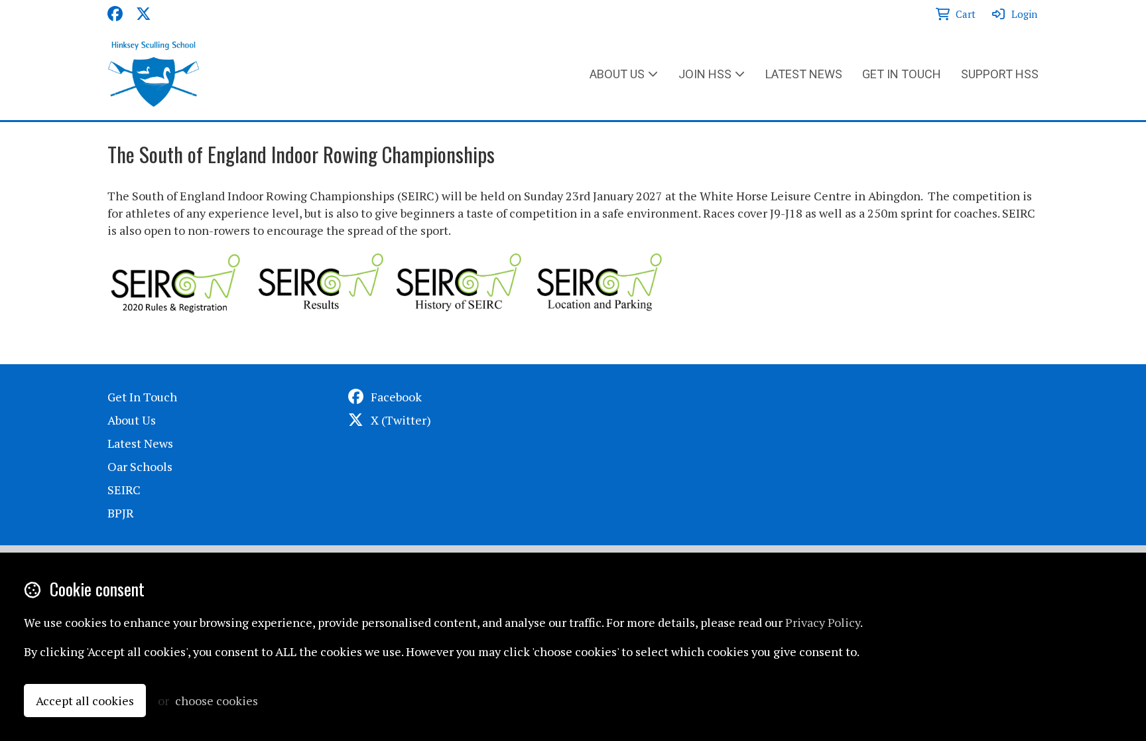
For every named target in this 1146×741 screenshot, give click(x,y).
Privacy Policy (822, 622)
